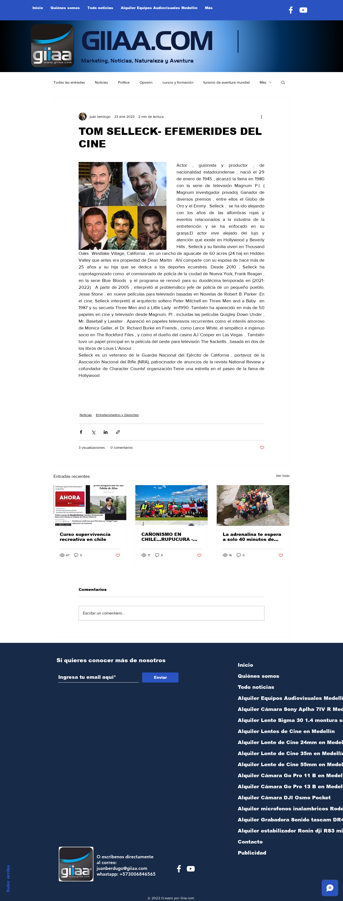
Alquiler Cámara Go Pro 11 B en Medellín (264, 775)
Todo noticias (256, 687)
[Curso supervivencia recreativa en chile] (90, 505)
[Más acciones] (261, 117)
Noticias (101, 82)
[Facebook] (291, 10)
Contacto (250, 841)
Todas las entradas (69, 82)
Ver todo (283, 476)
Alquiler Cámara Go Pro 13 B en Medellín (264, 786)
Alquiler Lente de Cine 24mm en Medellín (264, 742)
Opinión (146, 82)
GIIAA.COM (147, 38)
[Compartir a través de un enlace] (118, 432)
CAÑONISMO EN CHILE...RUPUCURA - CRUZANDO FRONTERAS (167, 537)
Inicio (245, 665)
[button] (283, 82)
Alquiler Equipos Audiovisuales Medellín (264, 698)
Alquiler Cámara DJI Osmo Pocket (264, 797)
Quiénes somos (258, 676)
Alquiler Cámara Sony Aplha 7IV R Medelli (264, 709)
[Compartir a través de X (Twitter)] (93, 432)
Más (263, 82)
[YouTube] (303, 10)
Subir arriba (8, 878)
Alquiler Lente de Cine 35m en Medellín (264, 753)
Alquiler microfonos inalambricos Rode (264, 808)
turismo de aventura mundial (226, 82)
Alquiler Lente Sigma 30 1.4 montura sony (264, 720)
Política (124, 82)
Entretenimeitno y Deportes (117, 415)
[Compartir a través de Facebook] (81, 432)
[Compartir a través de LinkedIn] (105, 432)
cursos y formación (177, 82)
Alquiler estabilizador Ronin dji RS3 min (264, 830)
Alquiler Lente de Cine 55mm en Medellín (264, 764)
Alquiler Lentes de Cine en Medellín (264, 731)
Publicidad (252, 853)
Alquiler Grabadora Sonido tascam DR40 (264, 819)
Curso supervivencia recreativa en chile (85, 537)
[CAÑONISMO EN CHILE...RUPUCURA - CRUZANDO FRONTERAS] (171, 505)
